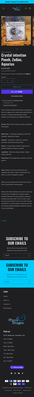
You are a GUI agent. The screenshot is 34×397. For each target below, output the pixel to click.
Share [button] (5, 221)
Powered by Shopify (18, 387)
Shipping (3, 70)
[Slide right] (21, 49)
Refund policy (7, 308)
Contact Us (6, 304)
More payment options (17, 96)
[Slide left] (13, 49)
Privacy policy (8, 390)
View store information (10, 105)
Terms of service (17, 390)
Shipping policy (27, 390)
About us (6, 300)
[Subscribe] (28, 255)
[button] (3, 8)
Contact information (18, 393)
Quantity (3, 77)
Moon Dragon (10, 387)
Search (5, 296)
